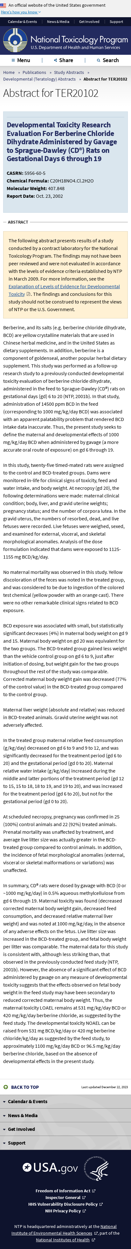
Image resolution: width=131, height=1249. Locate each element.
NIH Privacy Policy (63, 1211)
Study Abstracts (69, 72)
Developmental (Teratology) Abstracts (39, 79)
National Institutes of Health (63, 1240)
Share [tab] (66, 60)
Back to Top (25, 1087)
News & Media (58, 22)
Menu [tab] (23, 60)
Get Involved (89, 22)
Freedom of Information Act (63, 1191)
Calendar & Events (22, 22)
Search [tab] (111, 60)
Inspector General (62, 1197)
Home (9, 72)
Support (116, 22)
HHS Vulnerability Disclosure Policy (63, 1204)
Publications (34, 72)
